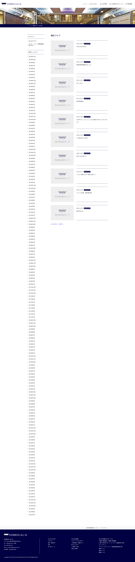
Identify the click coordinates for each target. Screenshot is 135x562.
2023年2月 (32, 143)
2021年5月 (32, 203)
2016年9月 (32, 329)
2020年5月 (32, 239)
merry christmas (81, 46)
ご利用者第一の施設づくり (77, 542)
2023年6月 (32, 131)
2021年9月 (32, 191)
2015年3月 (32, 383)
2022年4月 (32, 173)
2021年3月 (32, 209)
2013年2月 (32, 457)
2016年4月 (32, 344)
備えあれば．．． (80, 211)
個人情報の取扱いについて (92, 528)
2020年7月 (32, 233)
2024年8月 (32, 89)
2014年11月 (32, 395)
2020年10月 (32, 224)
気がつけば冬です (81, 156)
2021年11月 (32, 185)
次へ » (62, 224)
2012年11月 (32, 466)
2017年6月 (32, 305)
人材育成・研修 (75, 546)
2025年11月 (32, 56)
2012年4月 (32, 487)
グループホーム (102, 544)
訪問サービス (102, 548)
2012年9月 (32, 472)
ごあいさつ (50, 540)
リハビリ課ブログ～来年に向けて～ (86, 174)
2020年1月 (32, 245)
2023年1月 (32, 146)
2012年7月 (32, 478)
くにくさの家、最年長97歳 (84, 193)
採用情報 (130, 4)
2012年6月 (32, 481)
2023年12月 (32, 113)
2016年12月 (32, 320)
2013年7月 (32, 443)
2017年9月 (32, 296)
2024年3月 (32, 104)
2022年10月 (32, 155)
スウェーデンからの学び (77, 540)
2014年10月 (32, 398)
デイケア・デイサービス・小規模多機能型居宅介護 (110, 546)
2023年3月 (32, 140)
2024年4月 (32, 101)
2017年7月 (32, 302)
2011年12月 (32, 499)
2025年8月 (32, 62)
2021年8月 (32, 194)
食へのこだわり (75, 544)
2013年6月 (32, 445)
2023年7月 (32, 128)
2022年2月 (32, 179)
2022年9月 (32, 158)
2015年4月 (32, 380)
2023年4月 (32, 137)
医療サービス (102, 552)
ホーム (85, 4)
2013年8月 (32, 439)
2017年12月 (32, 287)
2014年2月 (32, 422)
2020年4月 (32, 242)
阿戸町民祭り (80, 101)
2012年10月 (32, 469)
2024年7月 (32, 92)
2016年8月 (32, 332)
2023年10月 (32, 119)
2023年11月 (32, 116)
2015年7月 (32, 371)
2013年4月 (32, 451)
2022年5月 (32, 170)
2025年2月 (32, 74)
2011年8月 (32, 511)
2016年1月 (32, 353)
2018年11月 (32, 263)
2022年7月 (32, 164)
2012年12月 (32, 463)
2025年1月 (32, 77)
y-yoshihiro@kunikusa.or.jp (13, 547)
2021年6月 (32, 200)
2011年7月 (32, 514)
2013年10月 (32, 434)
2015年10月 (32, 362)
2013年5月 (32, 449)
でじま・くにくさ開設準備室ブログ (36, 44)
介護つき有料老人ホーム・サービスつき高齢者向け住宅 (111, 542)
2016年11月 (32, 323)
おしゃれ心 (79, 83)
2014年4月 (32, 416)
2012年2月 (32, 493)
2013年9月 (32, 437)
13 (59, 224)
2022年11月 (32, 152)
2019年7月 (32, 254)
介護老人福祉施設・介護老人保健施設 (107, 540)
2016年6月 (32, 338)
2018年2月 (32, 281)
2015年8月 (32, 368)
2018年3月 (32, 278)
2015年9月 (32, 365)
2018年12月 (32, 260)
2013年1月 (32, 460)
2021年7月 (32, 197)
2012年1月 (32, 496)
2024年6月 (32, 95)
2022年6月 (32, 167)
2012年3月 (32, 490)
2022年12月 (32, 149)
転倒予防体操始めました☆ (83, 65)
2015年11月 (32, 359)
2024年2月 (32, 107)
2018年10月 (32, 266)
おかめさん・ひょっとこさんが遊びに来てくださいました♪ (92, 121)
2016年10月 (32, 326)
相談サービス (102, 550)
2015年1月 (32, 389)
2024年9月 (32, 86)
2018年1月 (32, 284)
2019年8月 (32, 251)
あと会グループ (51, 546)
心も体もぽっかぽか (82, 138)
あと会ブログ (32, 41)
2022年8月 (32, 161)
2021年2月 (32, 212)
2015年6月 (32, 374)
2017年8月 (32, 299)
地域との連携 (74, 548)
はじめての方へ (93, 4)
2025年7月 (32, 65)
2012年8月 (32, 475)
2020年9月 (32, 227)
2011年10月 (32, 505)
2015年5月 (32, 377)
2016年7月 (32, 335)
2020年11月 (32, 221)
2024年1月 (32, 110)
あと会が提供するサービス (116, 4)
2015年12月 (32, 356)
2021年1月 (32, 215)
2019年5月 (32, 257)
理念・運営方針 (51, 542)
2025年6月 (32, 68)
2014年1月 (32, 425)
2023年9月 (32, 122)
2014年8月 (32, 404)
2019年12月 (32, 248)
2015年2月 (32, 386)
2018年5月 (32, 272)
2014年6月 (32, 410)
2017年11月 (32, 290)
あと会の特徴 (103, 4)
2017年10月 (32, 293)
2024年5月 (32, 98)
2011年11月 (32, 502)
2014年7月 (32, 407)
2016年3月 (32, 347)
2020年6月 (32, 236)
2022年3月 (32, 176)
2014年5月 (32, 413)
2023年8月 (32, 125)
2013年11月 (32, 431)
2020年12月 (32, 218)
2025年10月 (32, 59)
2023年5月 (32, 134)
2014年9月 (32, 401)
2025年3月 (32, 71)
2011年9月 (32, 508)
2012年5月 (32, 484)
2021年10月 (32, 188)
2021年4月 (32, 206)
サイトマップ (103, 528)
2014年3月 (32, 419)
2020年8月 (32, 230)
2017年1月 (32, 317)
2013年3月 (32, 454)
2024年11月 (32, 83)
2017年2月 (32, 314)
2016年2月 (32, 350)
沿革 (49, 544)
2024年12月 (32, 80)
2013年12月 (32, 428)
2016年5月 (32, 341)
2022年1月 (32, 182)
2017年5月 (32, 308)
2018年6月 (32, 269)
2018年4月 (32, 275)
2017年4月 (32, 311)
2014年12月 (32, 392)
